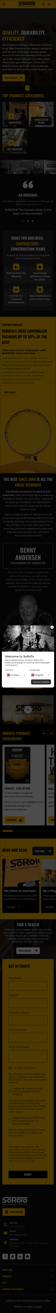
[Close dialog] (52, 627)
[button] (16, 675)
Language (34, 670)
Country (9, 670)
